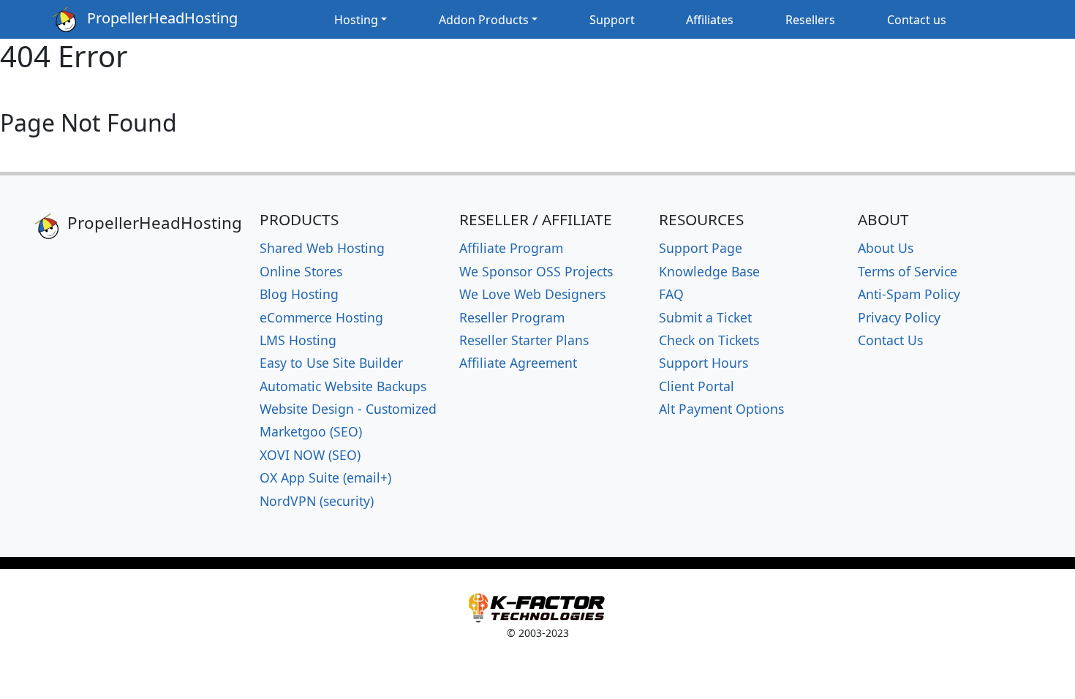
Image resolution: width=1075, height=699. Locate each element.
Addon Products (484, 20)
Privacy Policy (899, 317)
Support (612, 20)
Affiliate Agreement (518, 362)
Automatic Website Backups (343, 386)
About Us (885, 248)
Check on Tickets (709, 340)
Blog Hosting (299, 294)
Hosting (356, 20)
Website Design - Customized (348, 408)
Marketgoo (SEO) (311, 431)
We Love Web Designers (532, 294)
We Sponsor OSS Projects (536, 271)
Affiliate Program (511, 248)
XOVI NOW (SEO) (310, 455)
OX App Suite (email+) (325, 477)
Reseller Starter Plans (524, 340)
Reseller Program (512, 317)
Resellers (810, 20)
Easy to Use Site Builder (331, 362)
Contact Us (890, 340)
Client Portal (696, 386)
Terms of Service (907, 271)
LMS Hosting (298, 340)
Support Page (700, 248)
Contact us (916, 20)
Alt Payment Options (721, 408)
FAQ (671, 294)
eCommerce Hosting (321, 317)
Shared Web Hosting (322, 248)
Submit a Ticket (705, 317)
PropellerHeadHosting (157, 18)
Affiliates (709, 20)
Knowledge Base (709, 271)
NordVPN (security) (317, 501)
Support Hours (703, 362)
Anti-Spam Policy (909, 294)
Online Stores (301, 271)
